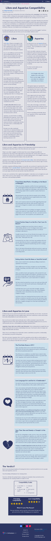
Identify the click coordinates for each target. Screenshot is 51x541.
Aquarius (40, 43)
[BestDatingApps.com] (5, 1)
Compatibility (9, 3)
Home (3, 3)
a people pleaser (16, 167)
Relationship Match (16, 3)
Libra (7, 43)
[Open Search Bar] (42, 1)
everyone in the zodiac (27, 160)
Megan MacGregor (8, 10)
